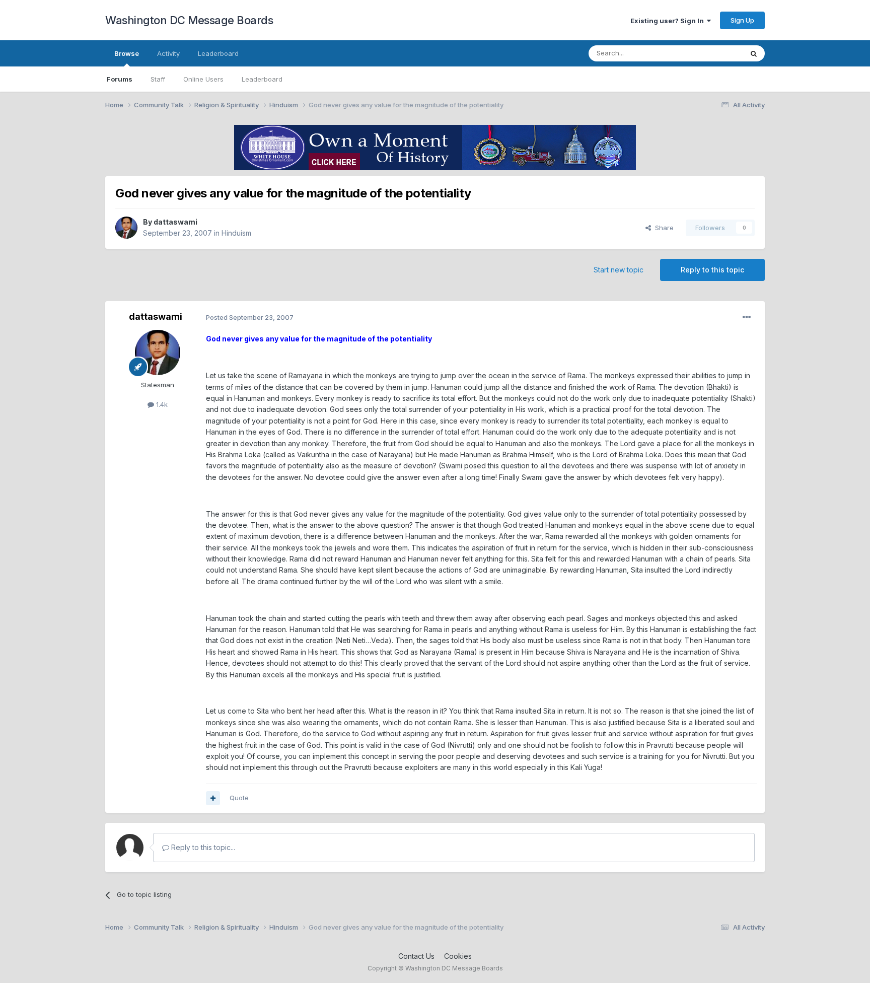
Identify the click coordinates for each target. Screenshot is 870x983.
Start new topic (618, 269)
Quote (239, 798)
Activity (168, 53)
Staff (158, 79)
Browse (126, 53)
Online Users (203, 79)
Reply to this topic (712, 269)
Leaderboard (262, 79)
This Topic (713, 53)
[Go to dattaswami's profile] (126, 228)
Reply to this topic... (202, 847)
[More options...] (747, 317)
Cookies (458, 956)
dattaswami (175, 222)
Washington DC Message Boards (189, 20)
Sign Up (742, 20)
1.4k (161, 404)
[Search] (754, 53)
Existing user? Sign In (668, 21)
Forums (119, 79)
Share (662, 228)
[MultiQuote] (213, 798)
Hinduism (236, 233)
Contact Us (416, 956)
